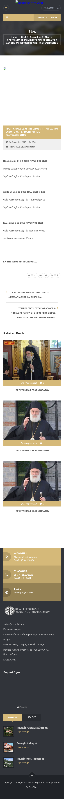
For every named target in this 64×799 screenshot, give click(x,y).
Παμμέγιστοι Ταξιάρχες (30, 758)
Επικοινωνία (9, 659)
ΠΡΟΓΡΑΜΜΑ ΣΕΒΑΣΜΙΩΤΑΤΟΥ (32, 390)
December (35, 36)
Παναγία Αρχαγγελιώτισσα (32, 727)
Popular (13, 717)
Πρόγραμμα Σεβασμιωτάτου (22, 146)
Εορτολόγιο (22, 706)
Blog (47, 36)
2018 (23, 36)
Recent (31, 717)
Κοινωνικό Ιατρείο (12, 629)
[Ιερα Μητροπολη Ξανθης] (30, 2)
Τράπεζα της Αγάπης (13, 624)
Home (14, 36)
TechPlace (33, 787)
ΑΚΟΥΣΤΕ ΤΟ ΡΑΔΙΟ (47, 17)
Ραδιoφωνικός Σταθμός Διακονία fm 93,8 (23, 644)
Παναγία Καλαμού (26, 743)
